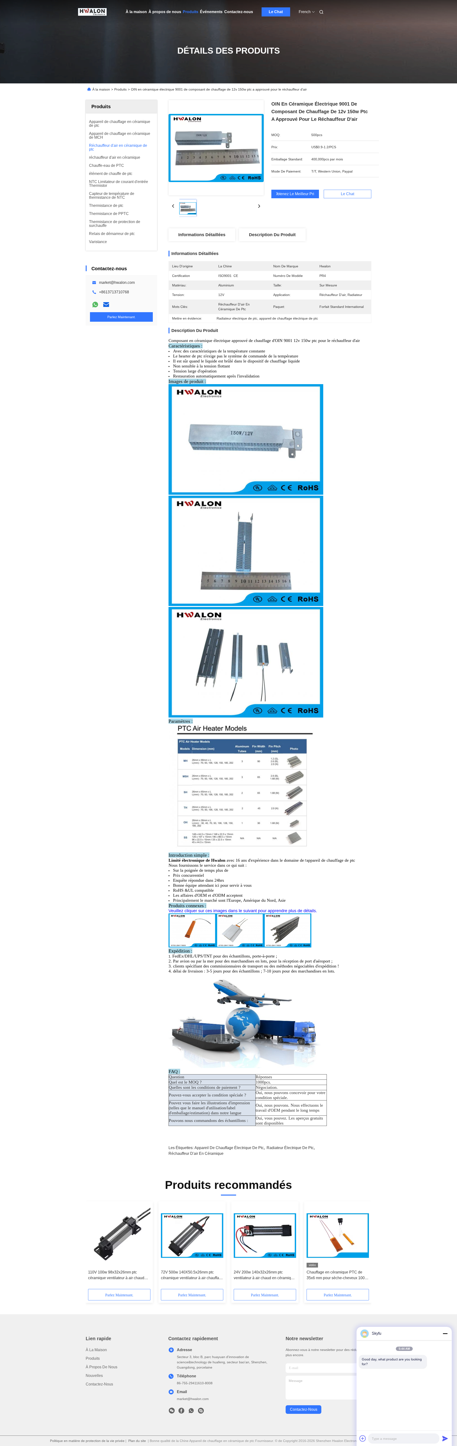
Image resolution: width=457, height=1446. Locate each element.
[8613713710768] (191, 1412)
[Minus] (445, 1333)
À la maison (136, 12)
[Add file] (362, 1438)
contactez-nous (303, 1409)
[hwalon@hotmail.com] (201, 1412)
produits (93, 1358)
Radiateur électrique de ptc (290, 1148)
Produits (190, 12)
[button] (94, 1246)
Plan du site (137, 1441)
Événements (211, 12)
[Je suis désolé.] (95, 304)
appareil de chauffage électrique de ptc (229, 1148)
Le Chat (276, 12)
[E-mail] (106, 304)
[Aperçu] (92, 12)
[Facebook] (181, 1412)
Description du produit (272, 234)
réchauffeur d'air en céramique (196, 1153)
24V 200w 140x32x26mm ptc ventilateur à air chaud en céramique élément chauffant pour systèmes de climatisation (264, 1275)
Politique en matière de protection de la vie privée (87, 1441)
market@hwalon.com (117, 282)
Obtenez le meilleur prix (295, 194)
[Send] (445, 1438)
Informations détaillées (201, 234)
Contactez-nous (238, 12)
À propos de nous (165, 12)
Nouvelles (94, 1376)
